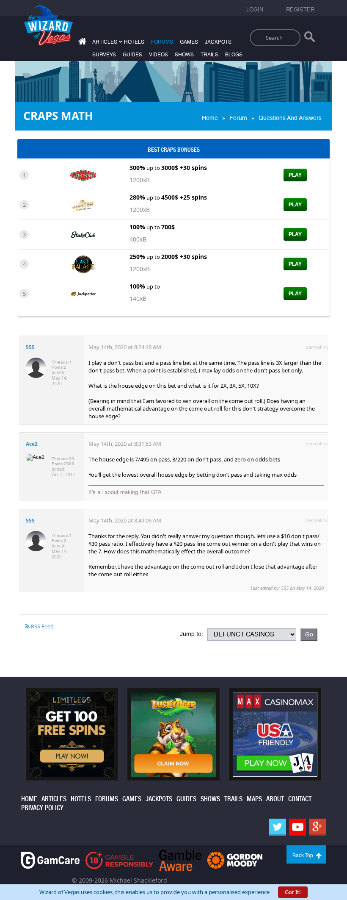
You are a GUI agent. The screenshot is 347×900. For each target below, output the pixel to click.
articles (53, 799)
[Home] (81, 43)
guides (132, 55)
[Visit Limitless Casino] (72, 733)
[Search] (309, 38)
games (189, 42)
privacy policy (42, 808)
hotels (134, 42)
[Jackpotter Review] (83, 293)
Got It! (293, 892)
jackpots (218, 42)
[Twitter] (277, 827)
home (29, 799)
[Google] (317, 827)
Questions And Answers (290, 117)
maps (254, 799)
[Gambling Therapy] (234, 860)
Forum (238, 117)
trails (209, 55)
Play (295, 175)
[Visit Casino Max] (275, 733)
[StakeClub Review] (83, 234)
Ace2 (32, 443)
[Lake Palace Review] (83, 263)
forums (162, 42)
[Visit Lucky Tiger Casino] (173, 733)
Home (210, 117)
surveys (104, 55)
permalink (317, 347)
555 (30, 347)
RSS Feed (42, 626)
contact (299, 799)
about (275, 799)
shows (184, 55)
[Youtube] (297, 827)
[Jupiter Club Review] (83, 204)
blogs (233, 55)
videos (158, 55)
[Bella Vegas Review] (83, 174)
